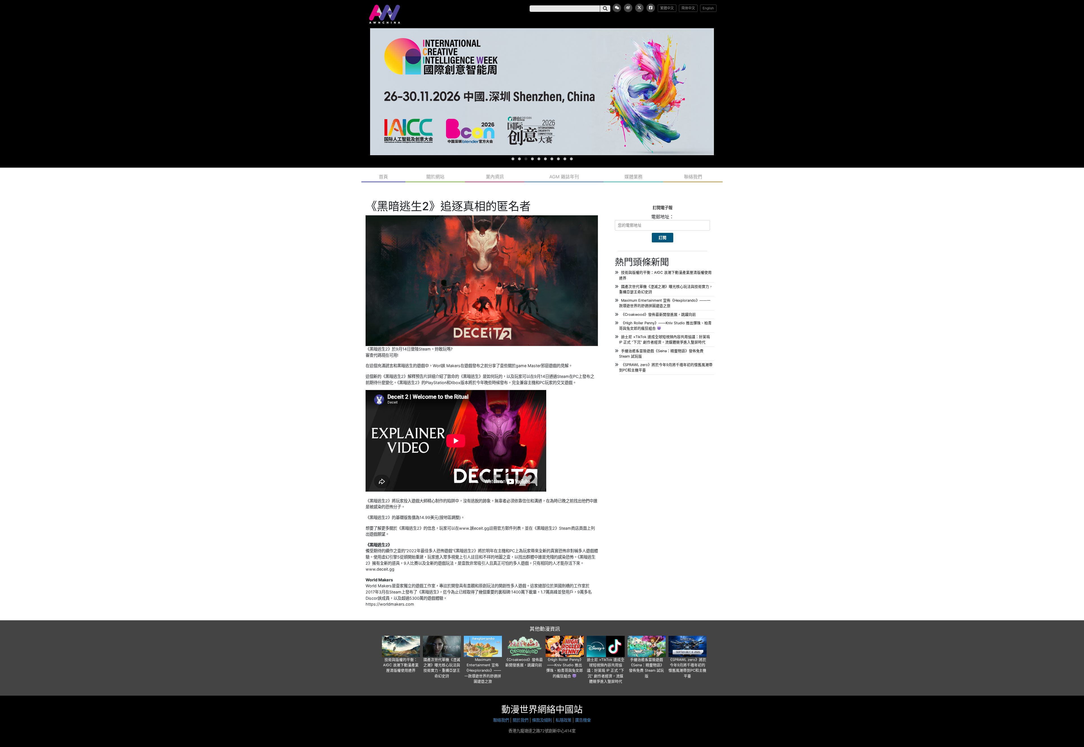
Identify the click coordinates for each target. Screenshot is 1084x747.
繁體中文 (667, 8)
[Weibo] (628, 8)
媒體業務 (633, 176)
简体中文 (688, 8)
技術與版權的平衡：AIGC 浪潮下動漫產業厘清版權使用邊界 (401, 665)
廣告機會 (583, 720)
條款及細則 (542, 720)
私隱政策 (563, 720)
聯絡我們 (693, 176)
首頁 (383, 176)
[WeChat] (617, 8)
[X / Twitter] (639, 8)
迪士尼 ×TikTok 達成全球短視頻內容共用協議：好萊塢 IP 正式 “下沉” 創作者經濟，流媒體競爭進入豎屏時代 (605, 671)
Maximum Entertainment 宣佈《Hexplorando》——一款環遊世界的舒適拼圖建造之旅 (482, 671)
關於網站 (435, 176)
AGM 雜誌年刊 (564, 176)
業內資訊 (495, 176)
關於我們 (520, 720)
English (708, 8)
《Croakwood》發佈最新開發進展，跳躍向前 (658, 314)
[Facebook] (650, 8)
